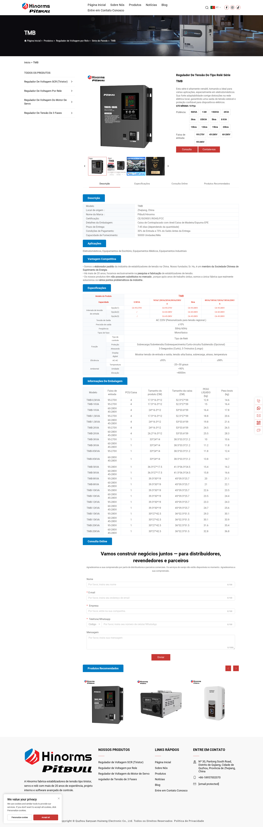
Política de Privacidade (189, 820)
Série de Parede (100, 40)
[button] (228, 668)
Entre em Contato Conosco (106, 10)
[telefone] (258, 401)
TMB (113, 40)
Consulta (187, 149)
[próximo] (168, 166)
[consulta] (258, 430)
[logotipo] (36, 7)
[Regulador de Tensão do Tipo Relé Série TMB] (107, 703)
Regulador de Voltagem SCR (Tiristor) (46, 81)
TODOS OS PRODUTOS (37, 72)
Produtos (135, 5)
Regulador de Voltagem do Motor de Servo (45, 101)
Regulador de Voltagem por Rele (72, 40)
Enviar (161, 657)
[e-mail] (258, 415)
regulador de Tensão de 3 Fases (43, 112)
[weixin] (258, 423)
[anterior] (85, 166)
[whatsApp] (258, 408)
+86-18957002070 (209, 777)
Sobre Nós (117, 5)
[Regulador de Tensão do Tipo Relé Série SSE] (161, 703)
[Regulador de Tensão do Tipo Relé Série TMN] (214, 703)
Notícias (151, 5)
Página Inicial (97, 5)
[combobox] (94, 624)
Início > (28, 62)
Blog (164, 5)
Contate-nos (209, 149)
